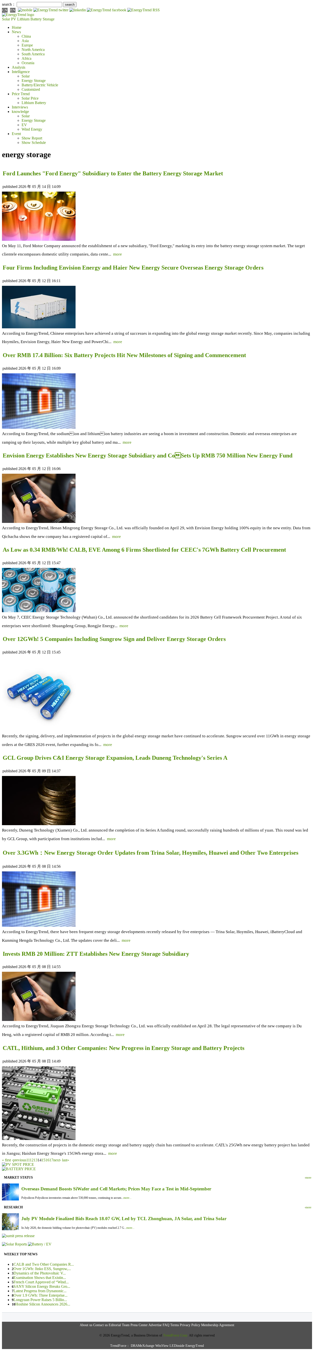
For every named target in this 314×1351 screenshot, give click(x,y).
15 (43, 1160)
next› (57, 1160)
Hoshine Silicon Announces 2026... (42, 1304)
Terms (174, 1325)
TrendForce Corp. (175, 1335)
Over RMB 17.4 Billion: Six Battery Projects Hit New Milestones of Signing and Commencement (124, 355)
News (16, 32)
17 (51, 1160)
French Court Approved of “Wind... (41, 1282)
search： (9, 4)
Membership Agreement (217, 1325)
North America (33, 49)
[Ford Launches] (39, 239)
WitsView (162, 1346)
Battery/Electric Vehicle (40, 85)
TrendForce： (120, 1346)
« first (6, 1160)
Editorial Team (119, 1325)
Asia (25, 41)
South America (33, 54)
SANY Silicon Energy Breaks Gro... (41, 1286)
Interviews (20, 107)
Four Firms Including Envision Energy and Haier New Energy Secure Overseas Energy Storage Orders (133, 267)
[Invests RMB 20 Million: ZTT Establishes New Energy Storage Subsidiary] (39, 1019)
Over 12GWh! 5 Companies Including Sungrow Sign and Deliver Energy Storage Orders (114, 639)
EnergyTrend (194, 1346)
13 (36, 1160)
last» (65, 1160)
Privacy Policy (190, 1325)
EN (12, 10)
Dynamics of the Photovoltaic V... (39, 1273)
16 (47, 1160)
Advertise (155, 1325)
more (117, 254)
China (26, 36)
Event (16, 134)
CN (4, 10)
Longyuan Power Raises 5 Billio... (40, 1300)
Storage (48, 19)
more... (127, 1197)
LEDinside (177, 1346)
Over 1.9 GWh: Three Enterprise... (40, 1295)
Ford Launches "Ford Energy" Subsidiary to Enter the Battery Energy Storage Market (113, 173)
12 (32, 1160)
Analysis (18, 67)
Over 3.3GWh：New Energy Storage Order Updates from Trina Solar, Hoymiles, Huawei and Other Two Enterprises (150, 853)
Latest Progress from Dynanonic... (39, 1291)
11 (28, 1160)
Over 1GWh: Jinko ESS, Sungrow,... (42, 1269)
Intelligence (21, 72)
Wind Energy (32, 129)
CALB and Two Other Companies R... (43, 1264)
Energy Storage (34, 80)
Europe (27, 45)
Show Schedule (34, 142)
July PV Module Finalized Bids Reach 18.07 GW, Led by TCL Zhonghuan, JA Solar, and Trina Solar (123, 1218)
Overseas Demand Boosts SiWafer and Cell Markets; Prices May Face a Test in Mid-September (116, 1188)
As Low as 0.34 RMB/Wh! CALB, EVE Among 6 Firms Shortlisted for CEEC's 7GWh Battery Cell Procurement (144, 549)
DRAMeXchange (142, 1346)
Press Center (139, 1325)
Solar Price (30, 98)
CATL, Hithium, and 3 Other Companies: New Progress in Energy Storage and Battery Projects (123, 1048)
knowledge (20, 111)
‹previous (19, 1160)
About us (86, 1325)
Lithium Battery (29, 19)
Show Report (32, 138)
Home (16, 27)
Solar (26, 76)
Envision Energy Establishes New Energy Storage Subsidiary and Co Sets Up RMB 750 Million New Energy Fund (147, 455)
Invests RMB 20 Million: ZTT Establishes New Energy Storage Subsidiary (96, 954)
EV (24, 125)
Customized (31, 89)
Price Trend (21, 94)
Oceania (28, 63)
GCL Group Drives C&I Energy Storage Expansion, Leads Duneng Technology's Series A (115, 758)
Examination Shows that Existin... (39, 1277)
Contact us (100, 1325)
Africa (26, 58)
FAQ (166, 1325)
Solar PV (9, 19)
